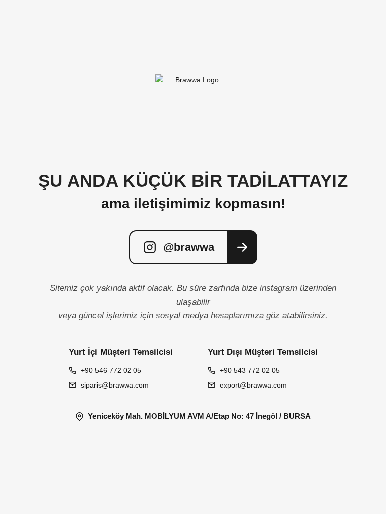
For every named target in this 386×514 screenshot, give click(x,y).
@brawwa (188, 247)
